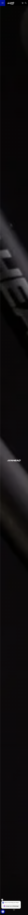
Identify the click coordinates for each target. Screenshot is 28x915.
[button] (2, 3)
